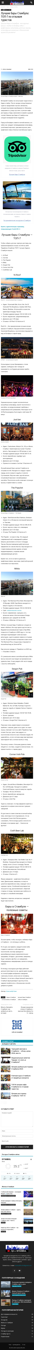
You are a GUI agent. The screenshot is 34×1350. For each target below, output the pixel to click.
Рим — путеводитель (14, 1344)
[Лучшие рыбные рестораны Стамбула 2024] (5, 1069)
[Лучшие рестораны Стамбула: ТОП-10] (5, 1096)
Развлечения (5, 1336)
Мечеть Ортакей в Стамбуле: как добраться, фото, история (7, 1010)
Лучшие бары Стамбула (17, 174)
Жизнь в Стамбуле (6, 1213)
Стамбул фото (5, 1334)
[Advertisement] (17, 52)
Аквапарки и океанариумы (8, 1195)
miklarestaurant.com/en (14, 610)
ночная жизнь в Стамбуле (9, 999)
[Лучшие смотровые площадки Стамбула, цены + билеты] (28, 1221)
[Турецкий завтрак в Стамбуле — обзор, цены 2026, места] (5, 1051)
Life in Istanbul (7, 69)
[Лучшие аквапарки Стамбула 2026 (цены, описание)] (28, 1203)
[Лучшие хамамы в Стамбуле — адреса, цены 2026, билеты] (28, 1212)
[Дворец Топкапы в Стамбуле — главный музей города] (5, 1293)
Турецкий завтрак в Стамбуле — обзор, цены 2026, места (21, 1051)
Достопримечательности (18, 1295)
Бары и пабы (8, 10)
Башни (3, 1222)
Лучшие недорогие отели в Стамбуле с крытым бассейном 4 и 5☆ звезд (25, 1010)
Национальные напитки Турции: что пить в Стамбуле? (20, 1060)
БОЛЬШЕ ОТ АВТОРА (9, 1044)
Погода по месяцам (7, 1331)
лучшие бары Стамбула (24, 997)
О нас (23, 1344)
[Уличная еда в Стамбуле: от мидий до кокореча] (5, 1078)
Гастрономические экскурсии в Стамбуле (17, 220)
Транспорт (15, 1304)
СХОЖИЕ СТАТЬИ (7, 1041)
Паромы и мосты (16, 1286)
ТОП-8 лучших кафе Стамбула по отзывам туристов (19, 1087)
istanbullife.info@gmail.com (23, 1265)
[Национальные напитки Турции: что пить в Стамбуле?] (5, 1060)
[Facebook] (14, 1271)
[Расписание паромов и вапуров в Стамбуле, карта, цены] (5, 1284)
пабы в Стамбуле (22, 999)
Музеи (3, 1328)
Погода (3, 1231)
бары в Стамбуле (11, 997)
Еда (2, 10)
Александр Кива (11, 991)
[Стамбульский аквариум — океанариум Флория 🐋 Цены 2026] (28, 1194)
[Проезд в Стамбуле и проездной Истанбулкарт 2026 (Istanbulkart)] (5, 1302)
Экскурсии (4, 1320)
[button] (31, 2)
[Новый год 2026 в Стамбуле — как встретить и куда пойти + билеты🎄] (28, 1230)
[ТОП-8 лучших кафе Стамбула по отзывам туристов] (5, 1087)
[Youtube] (19, 1271)
